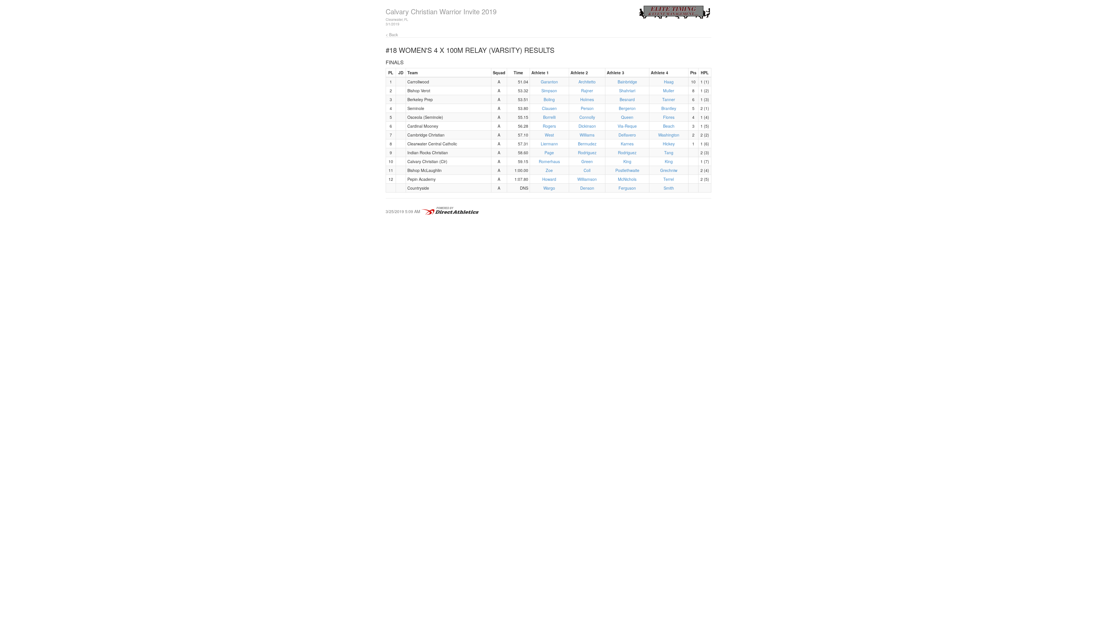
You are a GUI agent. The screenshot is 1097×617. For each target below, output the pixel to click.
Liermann (549, 144)
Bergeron (627, 108)
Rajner (587, 90)
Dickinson (587, 126)
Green (587, 161)
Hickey (669, 144)
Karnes (627, 144)
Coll (587, 170)
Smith (669, 188)
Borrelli (549, 117)
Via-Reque (627, 126)
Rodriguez (587, 152)
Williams (587, 135)
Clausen (549, 108)
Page (549, 152)
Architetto (587, 82)
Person (587, 108)
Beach (668, 126)
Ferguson (627, 188)
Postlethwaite (627, 170)
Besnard (627, 99)
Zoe (549, 170)
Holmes (587, 99)
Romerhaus (549, 161)
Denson (587, 188)
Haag (669, 82)
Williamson (587, 179)
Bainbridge (627, 82)
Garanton (549, 82)
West (549, 135)
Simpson (549, 90)
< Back (392, 34)
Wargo (549, 188)
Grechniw (668, 170)
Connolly (587, 117)
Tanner (668, 99)
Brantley (668, 108)
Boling (549, 99)
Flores (668, 117)
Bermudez (587, 144)
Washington (668, 135)
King (627, 161)
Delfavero (627, 135)
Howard (549, 179)
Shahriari (627, 90)
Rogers (549, 126)
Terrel (668, 179)
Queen (627, 117)
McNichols (627, 179)
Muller (668, 90)
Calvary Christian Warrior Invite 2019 (441, 11)
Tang (668, 152)
